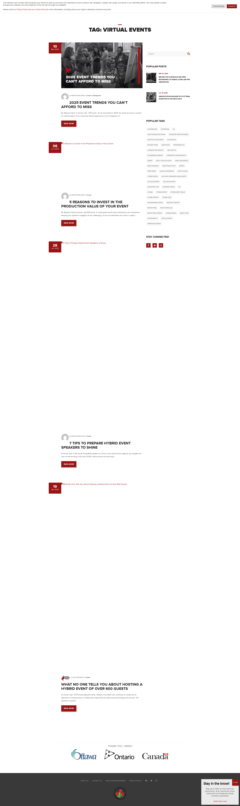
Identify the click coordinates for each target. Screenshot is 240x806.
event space (152, 171)
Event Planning (153, 166)
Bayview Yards (153, 145)
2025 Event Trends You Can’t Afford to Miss (94, 104)
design (150, 160)
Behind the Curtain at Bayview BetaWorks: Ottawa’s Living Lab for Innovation (174, 79)
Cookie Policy (40, 9)
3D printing (165, 129)
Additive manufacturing (156, 134)
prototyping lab (166, 208)
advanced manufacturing (178, 134)
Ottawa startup (153, 197)
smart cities (184, 213)
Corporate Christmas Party (176, 155)
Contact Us (97, 781)
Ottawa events (161, 192)
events (181, 166)
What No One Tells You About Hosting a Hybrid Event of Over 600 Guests (101, 686)
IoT (179, 187)
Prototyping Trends (155, 213)
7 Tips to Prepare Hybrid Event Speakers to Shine (96, 445)
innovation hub (153, 187)
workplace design (154, 223)
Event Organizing (181, 160)
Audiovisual (171, 140)
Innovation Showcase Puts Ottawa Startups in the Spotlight (174, 97)
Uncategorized (96, 95)
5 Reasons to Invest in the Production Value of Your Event (95, 204)
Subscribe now (220, 801)
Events (89, 95)
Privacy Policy (135, 781)
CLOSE (235, 782)
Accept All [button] (231, 6)
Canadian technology (156, 150)
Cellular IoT (171, 150)
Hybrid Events (153, 176)
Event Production (169, 166)
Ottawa (150, 192)
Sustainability (153, 218)
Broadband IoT (179, 145)
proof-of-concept (173, 202)
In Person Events (168, 187)
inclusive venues (169, 181)
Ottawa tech (166, 197)
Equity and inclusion (164, 160)
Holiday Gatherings (167, 171)
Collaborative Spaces (155, 155)
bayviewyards (78, 677)
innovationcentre (78, 95)
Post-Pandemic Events (155, 202)
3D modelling (152, 129)
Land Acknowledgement (115, 781)
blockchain (166, 145)
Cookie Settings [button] (218, 6)
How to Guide (183, 171)
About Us (84, 781)
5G (174, 129)
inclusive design (153, 181)
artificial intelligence (156, 140)
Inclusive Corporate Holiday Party (174, 176)
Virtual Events (166, 218)
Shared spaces (171, 213)
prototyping (152, 208)
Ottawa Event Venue (177, 192)
